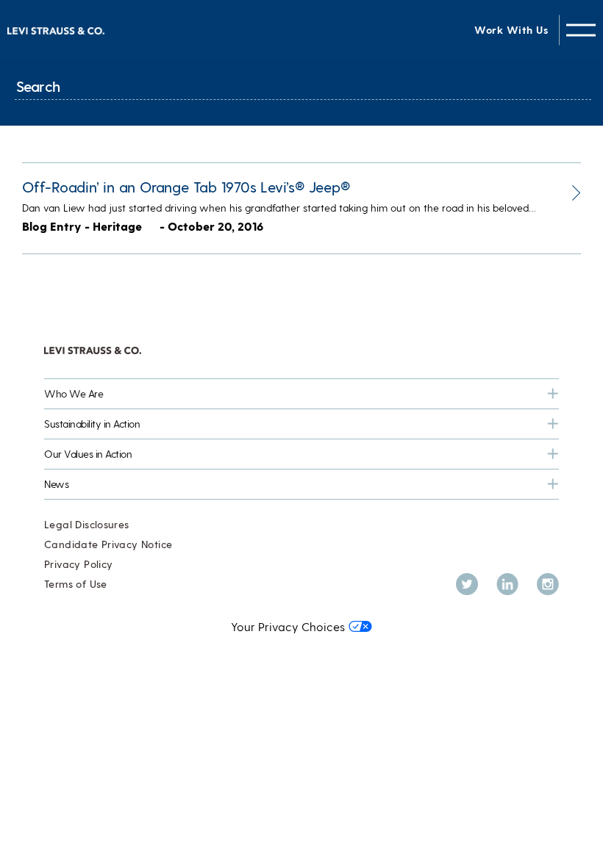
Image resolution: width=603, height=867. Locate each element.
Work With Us (511, 30)
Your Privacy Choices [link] (288, 626)
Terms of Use (75, 584)
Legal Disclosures (86, 524)
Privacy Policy (78, 564)
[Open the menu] (581, 30)
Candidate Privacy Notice (108, 544)
